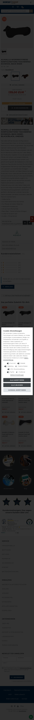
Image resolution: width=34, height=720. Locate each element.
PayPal (12, 372)
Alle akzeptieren (17, 380)
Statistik (22, 363)
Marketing (10, 366)
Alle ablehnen (17, 385)
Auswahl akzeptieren (17, 390)
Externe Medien (23, 366)
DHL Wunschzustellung (17, 369)
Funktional (22, 372)
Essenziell (13, 363)
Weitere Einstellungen (17, 375)
